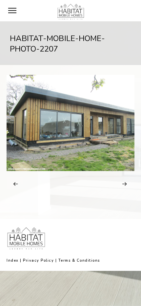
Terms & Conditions (79, 260)
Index (13, 260)
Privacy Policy (38, 260)
